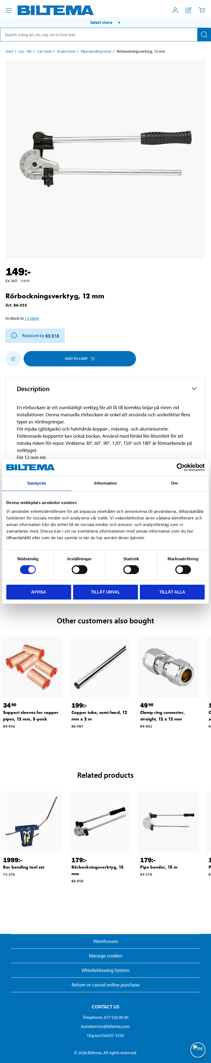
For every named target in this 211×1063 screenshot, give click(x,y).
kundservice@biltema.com (105, 1026)
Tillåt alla (172, 592)
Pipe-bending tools (96, 51)
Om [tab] (174, 483)
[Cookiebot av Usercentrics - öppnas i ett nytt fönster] (181, 467)
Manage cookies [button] (105, 955)
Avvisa (38, 592)
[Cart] (201, 10)
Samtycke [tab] (36, 483)
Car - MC (25, 51)
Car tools (44, 51)
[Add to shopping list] (13, 358)
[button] (105, 22)
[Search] (204, 34)
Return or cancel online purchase (106, 985)
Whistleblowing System (105, 970)
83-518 (52, 335)
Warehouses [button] (105, 941)
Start (9, 51)
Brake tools (66, 51)
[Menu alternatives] (9, 10)
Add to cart (76, 358)
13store (32, 318)
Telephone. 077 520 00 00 (105, 1017)
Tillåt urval (105, 592)
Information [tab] (105, 483)
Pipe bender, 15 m (158, 867)
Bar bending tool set (23, 867)
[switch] (79, 569)
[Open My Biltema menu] (175, 10)
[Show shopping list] (188, 10)
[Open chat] (198, 1050)
